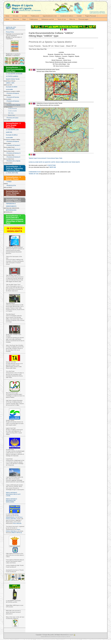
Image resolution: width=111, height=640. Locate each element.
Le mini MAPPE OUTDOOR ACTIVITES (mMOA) (14, 75)
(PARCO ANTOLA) (16, 532)
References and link (48, 19)
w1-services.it (52, 636)
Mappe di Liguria (22, 5)
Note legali (70, 634)
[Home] (8, 6)
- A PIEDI (8, 181)
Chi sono (15, 16)
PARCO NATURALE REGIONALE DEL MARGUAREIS (11, 500)
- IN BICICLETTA (11, 185)
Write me (72, 19)
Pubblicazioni (35, 16)
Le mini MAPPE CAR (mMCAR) (12, 131)
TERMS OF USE (34, 174)
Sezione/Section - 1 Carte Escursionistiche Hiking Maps (14, 69)
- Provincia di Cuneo (12, 118)
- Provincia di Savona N (13, 149)
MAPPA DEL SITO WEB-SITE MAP (11, 28)
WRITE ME (53, 167)
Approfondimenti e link (50, 16)
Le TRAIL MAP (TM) (12, 173)
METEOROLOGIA (11, 210)
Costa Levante (12, 111)
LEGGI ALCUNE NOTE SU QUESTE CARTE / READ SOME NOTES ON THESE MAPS (54, 162)
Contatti (79, 16)
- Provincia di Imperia (12, 93)
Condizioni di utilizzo (66, 16)
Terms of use (62, 19)
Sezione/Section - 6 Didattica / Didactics (13, 200)
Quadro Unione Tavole (13, 79)
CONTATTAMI (51, 165)
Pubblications (33, 19)
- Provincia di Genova (12, 101)
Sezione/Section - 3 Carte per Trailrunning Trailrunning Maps (14, 168)
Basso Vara (11, 115)
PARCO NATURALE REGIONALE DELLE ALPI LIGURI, (13, 494)
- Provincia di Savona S (13, 145)
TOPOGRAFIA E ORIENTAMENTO (11, 205)
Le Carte (24, 16)
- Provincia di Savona (12, 97)
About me (16, 19)
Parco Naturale (17, 523)
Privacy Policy (10, 32)
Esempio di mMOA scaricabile (11, 88)
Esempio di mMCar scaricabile (12, 136)
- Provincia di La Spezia (13, 105)
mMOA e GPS (10, 83)
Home (7, 16)
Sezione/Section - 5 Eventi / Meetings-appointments (13, 193)
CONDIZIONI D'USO (35, 172)
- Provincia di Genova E (13, 157)
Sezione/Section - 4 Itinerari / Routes (13, 178)
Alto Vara (10, 113)
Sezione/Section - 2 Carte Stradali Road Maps (13, 125)
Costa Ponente (12, 108)
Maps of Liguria (21, 8)
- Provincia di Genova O (13, 153)
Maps (24, 19)
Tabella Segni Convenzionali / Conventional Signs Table (45, 158)
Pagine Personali (90, 16)
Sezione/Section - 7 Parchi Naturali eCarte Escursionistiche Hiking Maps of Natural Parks (14, 219)
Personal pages (83, 19)
